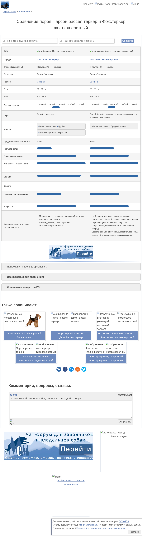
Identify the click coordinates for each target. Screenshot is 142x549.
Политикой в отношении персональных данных (100, 528)
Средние (41, 82)
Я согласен (134, 532)
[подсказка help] (11, 51)
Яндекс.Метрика (88, 525)
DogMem (88, 4)
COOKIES (124, 521)
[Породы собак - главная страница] (4, 4)
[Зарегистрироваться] (111, 4)
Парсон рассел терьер (48, 59)
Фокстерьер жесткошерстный (104, 59)
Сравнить (127, 40)
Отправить (125, 421)
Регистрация (124, 395)
